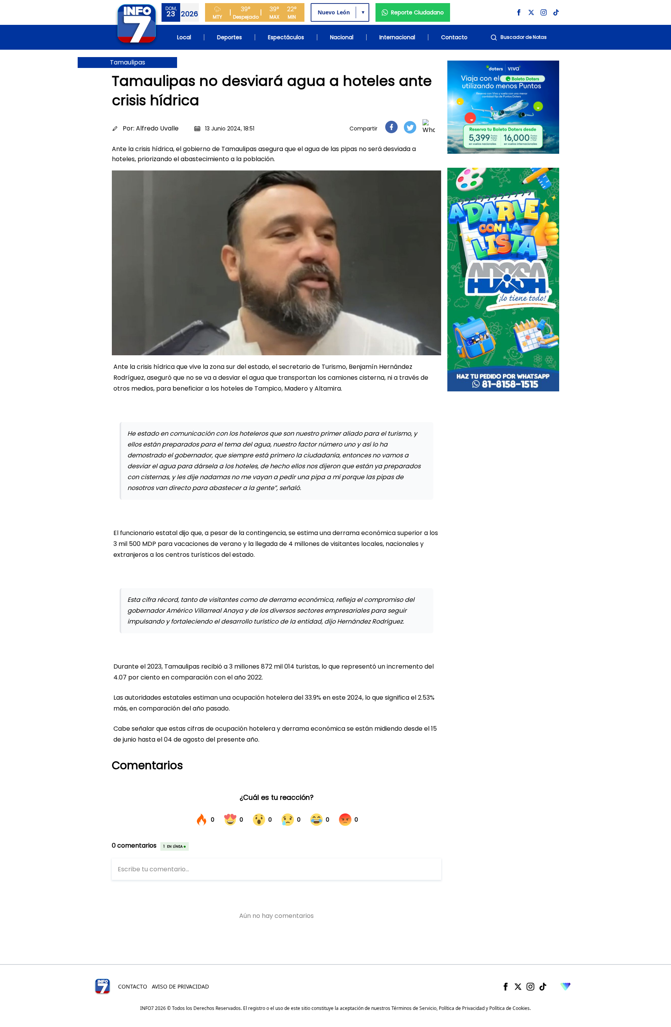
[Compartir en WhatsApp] (428, 127)
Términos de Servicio (413, 1008)
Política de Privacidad (462, 1008)
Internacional (397, 37)
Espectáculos (286, 37)
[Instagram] (530, 987)
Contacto (454, 37)
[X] (518, 987)
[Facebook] (505, 987)
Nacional (341, 37)
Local (184, 37)
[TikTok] (543, 987)
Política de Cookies (509, 1008)
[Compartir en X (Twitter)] (410, 127)
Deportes (229, 37)
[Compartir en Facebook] (391, 127)
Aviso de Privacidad (180, 986)
